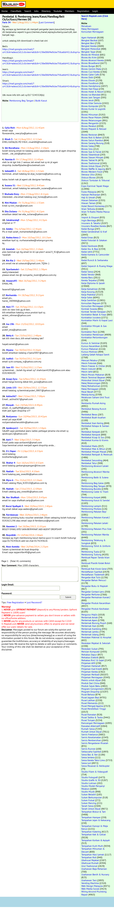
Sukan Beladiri (88, 794)
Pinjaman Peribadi (90, 674)
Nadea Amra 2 (13, 237)
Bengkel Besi (87, 43)
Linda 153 (11, 387)
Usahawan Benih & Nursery (95, 874)
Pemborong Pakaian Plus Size (96, 528)
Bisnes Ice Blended (90, 94)
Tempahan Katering (91, 831)
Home (4, 11)
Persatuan (86, 26)
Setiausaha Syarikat (91, 751)
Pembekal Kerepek (90, 431)
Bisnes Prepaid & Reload (93, 128)
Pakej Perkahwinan (90, 385)
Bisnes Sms (87, 148)
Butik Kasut (41, 100)
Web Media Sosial (90, 888)
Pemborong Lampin (91, 505)
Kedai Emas (87, 237)
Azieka (9, 228)
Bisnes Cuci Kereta (90, 71)
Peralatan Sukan (89, 648)
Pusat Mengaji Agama (92, 705)
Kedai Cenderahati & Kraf (94, 231)
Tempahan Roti (88, 857)
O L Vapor (11, 451)
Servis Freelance (89, 734)
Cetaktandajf (12, 220)
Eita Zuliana (11, 211)
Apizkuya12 (12, 428)
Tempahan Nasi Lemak (92, 854)
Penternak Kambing (91, 628)
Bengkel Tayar (88, 51)
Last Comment (46, 22)
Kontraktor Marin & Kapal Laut (97, 320)
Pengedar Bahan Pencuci (93, 580)
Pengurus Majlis (89, 614)
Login (95, 11)
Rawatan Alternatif (90, 725)
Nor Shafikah (12, 497)
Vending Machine (90, 883)
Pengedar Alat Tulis (91, 577)
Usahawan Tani (89, 880)
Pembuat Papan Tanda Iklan (95, 557)
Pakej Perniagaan (90, 28)
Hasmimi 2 (11, 526)
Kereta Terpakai (89, 280)
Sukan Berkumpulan (91, 797)
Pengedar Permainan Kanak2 (95, 597)
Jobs (36, 11)
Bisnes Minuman (89, 114)
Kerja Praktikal (88, 294)
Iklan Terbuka (88, 208)
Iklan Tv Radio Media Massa (95, 211)
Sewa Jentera (88, 757)
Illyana (9, 350)
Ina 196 (10, 324)
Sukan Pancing (88, 803)
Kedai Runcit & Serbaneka (94, 260)
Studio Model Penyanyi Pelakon (93, 787)
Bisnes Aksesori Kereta (92, 60)
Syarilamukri (12, 269)
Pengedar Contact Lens (92, 591)
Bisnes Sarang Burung (92, 143)
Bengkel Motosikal (90, 48)
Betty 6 (9, 335)
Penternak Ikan (88, 625)
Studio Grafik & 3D (90, 780)
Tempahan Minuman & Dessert (93, 850)
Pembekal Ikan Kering (92, 423)
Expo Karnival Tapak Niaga (95, 185)
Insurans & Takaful (91, 223)
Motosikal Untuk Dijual (93, 380)
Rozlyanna (11, 416)
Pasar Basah (87, 391)
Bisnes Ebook (88, 80)
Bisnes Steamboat (90, 154)
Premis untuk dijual (91, 680)
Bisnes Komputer (89, 106)
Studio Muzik (88, 791)
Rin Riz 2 (10, 260)
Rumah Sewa (88, 728)
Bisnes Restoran (89, 134)
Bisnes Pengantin (90, 123)
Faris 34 (6, 22)
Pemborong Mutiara (91, 508)
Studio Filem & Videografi (94, 771)
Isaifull (9, 358)
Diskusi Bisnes (88, 177)
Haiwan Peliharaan (90, 194)
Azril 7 (9, 439)
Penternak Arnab (89, 617)
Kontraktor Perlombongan (94, 337)
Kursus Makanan (89, 348)
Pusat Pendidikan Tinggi (93, 708)
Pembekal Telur (89, 463)
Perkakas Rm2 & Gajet (92, 660)
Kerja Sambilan (89, 300)
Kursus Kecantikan (90, 346)
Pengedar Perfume (90, 594)
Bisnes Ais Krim (89, 57)
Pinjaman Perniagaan (92, 677)
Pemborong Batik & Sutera (94, 477)
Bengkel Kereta (89, 45)
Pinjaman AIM (88, 663)
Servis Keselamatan (91, 737)
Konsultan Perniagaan (92, 31)
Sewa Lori (86, 763)
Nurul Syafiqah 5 (14, 506)
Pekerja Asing (88, 394)
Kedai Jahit (86, 251)
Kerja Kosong (88, 291)
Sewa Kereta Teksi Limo (93, 760)
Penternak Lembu (90, 631)
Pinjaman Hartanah (91, 665)
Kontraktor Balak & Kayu (93, 314)
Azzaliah (10, 249)
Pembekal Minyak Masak (93, 451)
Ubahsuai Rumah (90, 863)
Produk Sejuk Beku (90, 685)
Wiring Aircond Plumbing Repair (94, 893)
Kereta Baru (87, 277)
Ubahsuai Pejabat (90, 860)
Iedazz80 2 (10, 171)
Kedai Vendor (88, 274)
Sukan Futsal (88, 800)
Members (69, 11)
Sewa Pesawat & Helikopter (95, 765)
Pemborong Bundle (91, 488)
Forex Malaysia (88, 191)
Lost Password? (34, 602)
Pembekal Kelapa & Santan (95, 425)
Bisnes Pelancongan (91, 120)
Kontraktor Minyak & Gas (94, 325)
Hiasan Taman (88, 203)
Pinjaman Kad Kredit (91, 668)
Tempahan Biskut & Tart (93, 811)
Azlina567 (11, 396)
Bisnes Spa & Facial (91, 151)
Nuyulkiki (11, 535)
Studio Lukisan (88, 783)
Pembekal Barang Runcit (93, 408)
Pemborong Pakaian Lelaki (94, 523)
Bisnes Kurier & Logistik (93, 108)
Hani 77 (10, 306)
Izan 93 (10, 367)
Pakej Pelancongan (90, 383)
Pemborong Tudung (91, 554)
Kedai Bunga (87, 228)
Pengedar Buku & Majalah (94, 586)
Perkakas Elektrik (90, 657)
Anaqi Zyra (11, 379)
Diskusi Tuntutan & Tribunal (95, 180)
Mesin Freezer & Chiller (93, 365)
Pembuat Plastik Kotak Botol (95, 563)
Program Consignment (92, 688)
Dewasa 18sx (88, 174)
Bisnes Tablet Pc (89, 160)
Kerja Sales (86, 297)
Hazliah (10, 471)
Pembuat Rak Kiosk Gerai (94, 568)
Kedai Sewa (87, 271)
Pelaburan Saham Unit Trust (95, 397)
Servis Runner (88, 748)
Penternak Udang (90, 634)
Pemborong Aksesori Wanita (95, 471)
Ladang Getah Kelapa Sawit (95, 354)
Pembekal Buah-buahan (93, 417)
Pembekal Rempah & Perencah (97, 454)
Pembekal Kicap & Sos (92, 437)
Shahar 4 (10, 462)
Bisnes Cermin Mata (91, 68)
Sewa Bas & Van (89, 754)
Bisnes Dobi (87, 77)
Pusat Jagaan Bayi (90, 697)
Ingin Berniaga (88, 220)
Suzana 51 (10, 185)
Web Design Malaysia (92, 885)
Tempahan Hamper (90, 817)
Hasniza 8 (10, 159)
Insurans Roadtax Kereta (93, 225)
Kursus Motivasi (89, 351)
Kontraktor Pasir (89, 331)
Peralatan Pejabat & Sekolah (95, 643)
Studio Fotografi (89, 777)
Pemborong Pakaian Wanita (95, 534)
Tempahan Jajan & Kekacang (95, 820)
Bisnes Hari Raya (89, 88)
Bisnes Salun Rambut (92, 140)
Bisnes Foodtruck (90, 83)
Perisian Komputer (90, 651)
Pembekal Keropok (90, 434)
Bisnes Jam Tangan (90, 97)
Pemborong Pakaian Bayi (93, 511)
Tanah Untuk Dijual (91, 808)
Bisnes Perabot (88, 126)
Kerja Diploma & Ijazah (93, 283)
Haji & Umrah (88, 197)
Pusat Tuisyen (88, 720)
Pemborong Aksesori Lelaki (95, 465)
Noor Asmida (12, 546)
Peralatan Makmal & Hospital (96, 637)
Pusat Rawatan (88, 714)
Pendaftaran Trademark (93, 574)
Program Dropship (90, 691)
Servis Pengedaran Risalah (94, 743)
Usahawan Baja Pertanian (94, 868)
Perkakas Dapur (89, 654)
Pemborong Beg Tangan (21, 100)
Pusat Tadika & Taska (92, 717)
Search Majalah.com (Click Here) (94, 17)
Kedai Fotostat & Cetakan (94, 240)
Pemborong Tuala (90, 551)
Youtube (57, 11)
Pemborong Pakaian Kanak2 (95, 517)
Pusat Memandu (89, 703)
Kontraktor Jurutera (91, 317)
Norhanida (11, 295)
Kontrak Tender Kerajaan (93, 311)
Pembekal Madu (89, 446)
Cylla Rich (10, 127)
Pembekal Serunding (91, 460)
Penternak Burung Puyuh (93, 623)
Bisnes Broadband (90, 63)
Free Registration (15, 602)
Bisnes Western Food (91, 171)
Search (27, 11)
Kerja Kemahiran (89, 288)
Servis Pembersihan (91, 740)
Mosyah (10, 405)
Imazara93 (11, 280)
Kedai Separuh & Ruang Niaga (96, 266)
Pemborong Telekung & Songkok (93, 541)
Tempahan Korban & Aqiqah (95, 840)
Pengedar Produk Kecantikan (95, 603)
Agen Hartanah (88, 37)
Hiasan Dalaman (89, 200)
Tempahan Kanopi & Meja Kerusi (94, 827)
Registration (83, 11)
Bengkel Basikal (89, 40)
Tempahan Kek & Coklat (93, 834)
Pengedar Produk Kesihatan (95, 608)
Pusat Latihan (88, 700)
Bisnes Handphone (90, 85)
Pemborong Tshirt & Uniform (95, 545)
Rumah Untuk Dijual (91, 731)
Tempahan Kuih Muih (92, 845)
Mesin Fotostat (88, 363)
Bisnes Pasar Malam (91, 117)
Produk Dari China (90, 683)
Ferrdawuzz (12, 514)
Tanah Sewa (87, 805)
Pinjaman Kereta (89, 671)
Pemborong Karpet (90, 497)
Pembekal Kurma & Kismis (94, 440)
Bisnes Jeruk (87, 100)
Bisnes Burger (88, 66)
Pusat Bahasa (88, 694)
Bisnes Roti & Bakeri (91, 137)
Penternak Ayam (89, 620)
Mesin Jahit (87, 371)
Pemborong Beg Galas (92, 483)
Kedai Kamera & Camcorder (95, 254)
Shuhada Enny (11, 194)
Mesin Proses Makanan (92, 374)
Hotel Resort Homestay (92, 206)
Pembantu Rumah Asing (93, 403)
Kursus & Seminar (90, 343)
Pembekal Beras (89, 414)
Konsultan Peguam (90, 303)
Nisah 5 (8, 139)
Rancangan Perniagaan (93, 723)
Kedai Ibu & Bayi (89, 248)
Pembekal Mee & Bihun (93, 448)
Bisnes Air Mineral (90, 54)
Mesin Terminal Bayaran (93, 377)
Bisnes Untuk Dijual (91, 166)
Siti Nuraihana (12, 148)
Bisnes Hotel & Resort (92, 91)
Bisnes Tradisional (90, 163)
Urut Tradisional (89, 865)
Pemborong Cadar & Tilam (94, 491)
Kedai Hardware (89, 245)
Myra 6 (9, 480)
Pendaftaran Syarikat (91, 571)
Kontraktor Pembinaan (92, 334)
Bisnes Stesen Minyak (92, 157)
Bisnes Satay (87, 145)
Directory (46, 11)
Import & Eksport (90, 217)
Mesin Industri (88, 368)
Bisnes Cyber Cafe (90, 74)
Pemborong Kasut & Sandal (95, 500)
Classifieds (16, 11)
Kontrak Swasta (89, 308)
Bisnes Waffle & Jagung (93, 168)
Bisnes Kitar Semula (91, 103)
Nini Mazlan (11, 202)
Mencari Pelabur (89, 360)
